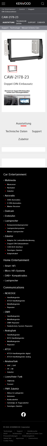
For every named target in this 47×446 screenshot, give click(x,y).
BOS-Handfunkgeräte (15, 338)
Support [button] (5, 28)
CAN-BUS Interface (15, 247)
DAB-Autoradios (13, 200)
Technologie (7, 431)
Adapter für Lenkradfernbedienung (20, 240)
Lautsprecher (11, 221)
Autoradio (10, 195)
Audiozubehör (12, 399)
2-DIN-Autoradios (14, 203)
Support (32, 22)
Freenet (10, 384)
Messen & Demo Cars (34, 433)
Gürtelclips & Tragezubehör (18, 403)
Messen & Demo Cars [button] (30, 28)
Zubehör (22, 9)
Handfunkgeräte (13, 297)
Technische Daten (21, 22)
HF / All (10, 369)
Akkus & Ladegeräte (15, 393)
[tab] (23, 125)
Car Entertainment (9, 9)
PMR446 (10, 381)
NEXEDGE (10, 293)
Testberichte (17, 433)
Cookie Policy (8, 441)
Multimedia (10, 180)
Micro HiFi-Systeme (15, 271)
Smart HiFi (10, 266)
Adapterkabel (12, 253)
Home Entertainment (16, 260)
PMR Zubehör (12, 389)
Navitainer (11, 188)
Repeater (11, 307)
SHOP (5, 433)
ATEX (8, 349)
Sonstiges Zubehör (14, 250)
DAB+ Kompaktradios (16, 275)
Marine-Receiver (13, 206)
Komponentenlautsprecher (17, 225)
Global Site (7, 438)
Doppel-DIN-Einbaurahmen (17, 243)
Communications (13, 288)
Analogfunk (10, 330)
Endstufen (10, 216)
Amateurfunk (11, 361)
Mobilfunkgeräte (13, 304)
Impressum (20, 438)
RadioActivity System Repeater (20, 326)
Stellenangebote (28, 436)
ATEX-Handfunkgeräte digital (18, 353)
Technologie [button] (15, 28)
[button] (3, 3)
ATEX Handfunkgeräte (16, 301)
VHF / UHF (11, 365)
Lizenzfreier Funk (13, 377)
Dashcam (9, 211)
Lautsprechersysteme (16, 228)
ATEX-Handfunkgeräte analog (19, 357)
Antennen (11, 396)
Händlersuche (32, 431)
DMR (7, 312)
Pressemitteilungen (10, 436)
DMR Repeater (13, 322)
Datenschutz (33, 438)
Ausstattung (8, 22)
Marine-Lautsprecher (15, 231)
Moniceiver (11, 184)
